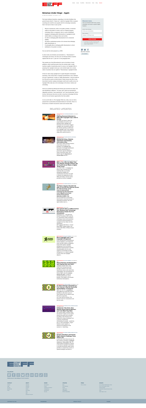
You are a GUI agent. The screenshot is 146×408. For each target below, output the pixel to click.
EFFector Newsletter (66, 391)
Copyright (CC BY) (11, 401)
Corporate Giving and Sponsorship (105, 388)
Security (8, 387)
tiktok (41, 375)
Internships (28, 390)
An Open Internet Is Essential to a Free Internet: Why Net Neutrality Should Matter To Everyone (67, 287)
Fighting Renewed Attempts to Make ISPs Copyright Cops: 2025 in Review (67, 117)
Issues (77, 2)
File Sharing (85, 53)
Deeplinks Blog (60, 160)
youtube (27, 375)
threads (45, 375)
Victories (27, 387)
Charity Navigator (25, 378)
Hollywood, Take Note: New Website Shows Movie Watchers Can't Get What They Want (66, 309)
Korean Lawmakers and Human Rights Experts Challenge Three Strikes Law (66, 336)
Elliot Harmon (68, 236)
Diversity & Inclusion (29, 394)
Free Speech (46, 384)
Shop (97, 2)
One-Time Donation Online (104, 386)
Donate (100, 2)
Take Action (88, 2)
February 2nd (67, 146)
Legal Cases (65, 388)
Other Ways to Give (102, 391)
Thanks (108, 401)
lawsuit (61, 224)
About (73, 2)
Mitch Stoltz (67, 160)
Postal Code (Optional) (87, 29)
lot (61, 169)
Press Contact (83, 384)
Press (8, 390)
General (8, 384)
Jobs (26, 391)
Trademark (43, 401)
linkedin (36, 375)
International (46, 390)
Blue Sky (23, 375)
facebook (14, 375)
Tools (93, 2)
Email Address (85, 33)
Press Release (60, 207)
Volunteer (27, 386)
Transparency (46, 388)
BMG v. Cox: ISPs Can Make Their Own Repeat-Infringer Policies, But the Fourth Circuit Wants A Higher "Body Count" (67, 164)
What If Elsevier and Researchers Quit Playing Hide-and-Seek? (67, 263)
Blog (63, 384)
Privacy (45, 386)
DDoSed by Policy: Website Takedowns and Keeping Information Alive (65, 140)
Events (64, 387)
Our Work (82, 2)
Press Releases (65, 386)
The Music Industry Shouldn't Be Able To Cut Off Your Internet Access (68, 186)
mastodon (9, 375)
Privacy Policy (77, 401)
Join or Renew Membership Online (105, 384)
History (27, 388)
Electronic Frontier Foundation (52, 5)
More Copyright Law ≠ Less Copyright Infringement (65, 238)
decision (69, 167)
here (59, 50)
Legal (8, 386)
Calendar (27, 384)
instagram (18, 375)
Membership (9, 388)
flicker (32, 375)
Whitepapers (65, 390)
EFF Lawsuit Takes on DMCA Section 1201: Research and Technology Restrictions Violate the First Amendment (68, 211)
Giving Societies (102, 387)
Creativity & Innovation (48, 387)
